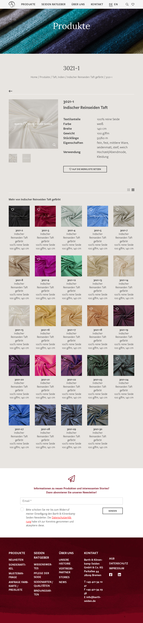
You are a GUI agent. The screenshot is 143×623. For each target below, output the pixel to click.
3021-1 (109, 77)
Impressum (116, 568)
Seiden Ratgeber (54, 4)
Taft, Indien (58, 77)
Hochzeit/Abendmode (111, 152)
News (63, 582)
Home (34, 77)
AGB (111, 558)
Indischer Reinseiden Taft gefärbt (85, 77)
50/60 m (102, 138)
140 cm (102, 128)
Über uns (78, 4)
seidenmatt (104, 147)
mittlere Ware (119, 142)
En (116, 4)
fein (99, 142)
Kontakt (97, 4)
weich (124, 147)
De (111, 4)
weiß (100, 124)
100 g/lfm (103, 133)
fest (105, 142)
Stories (64, 577)
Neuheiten (16, 559)
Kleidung (102, 156)
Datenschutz (118, 563)
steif (115, 147)
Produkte (28, 4)
